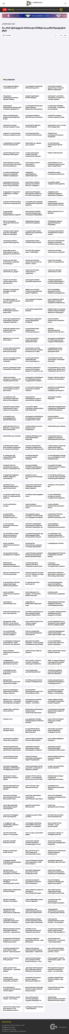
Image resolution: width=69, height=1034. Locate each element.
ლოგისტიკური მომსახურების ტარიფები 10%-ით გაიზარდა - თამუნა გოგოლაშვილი (12, 940)
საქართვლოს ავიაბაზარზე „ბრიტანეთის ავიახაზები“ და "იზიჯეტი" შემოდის (56, 97)
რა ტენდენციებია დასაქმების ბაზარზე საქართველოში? (12, 144)
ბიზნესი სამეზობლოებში (55, 153)
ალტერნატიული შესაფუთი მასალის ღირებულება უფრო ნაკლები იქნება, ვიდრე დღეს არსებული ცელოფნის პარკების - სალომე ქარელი (34, 920)
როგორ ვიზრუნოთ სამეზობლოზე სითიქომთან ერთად (56, 320)
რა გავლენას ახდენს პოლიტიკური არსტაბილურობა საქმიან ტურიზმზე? (34, 408)
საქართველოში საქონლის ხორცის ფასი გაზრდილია (11, 739)
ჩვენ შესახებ (6, 1022)
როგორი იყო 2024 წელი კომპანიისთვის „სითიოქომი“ (56, 251)
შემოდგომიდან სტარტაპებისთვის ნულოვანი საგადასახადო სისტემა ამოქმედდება (11, 681)
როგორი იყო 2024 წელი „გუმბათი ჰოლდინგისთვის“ (56, 261)
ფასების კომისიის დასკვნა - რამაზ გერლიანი (11, 958)
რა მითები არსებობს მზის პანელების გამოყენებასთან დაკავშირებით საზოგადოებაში (34, 447)
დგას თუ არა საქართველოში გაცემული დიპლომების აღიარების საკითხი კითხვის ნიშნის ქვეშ (56, 242)
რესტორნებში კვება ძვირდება (57, 426)
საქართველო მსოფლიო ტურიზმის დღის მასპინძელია (34, 116)
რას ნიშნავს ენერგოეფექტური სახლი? (34, 495)
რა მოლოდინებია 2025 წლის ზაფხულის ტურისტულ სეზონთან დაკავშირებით (11, 584)
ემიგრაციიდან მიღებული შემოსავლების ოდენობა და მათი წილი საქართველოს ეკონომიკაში (33, 193)
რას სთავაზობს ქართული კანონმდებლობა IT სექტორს (11, 554)
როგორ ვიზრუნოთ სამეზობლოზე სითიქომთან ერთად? (11, 652)
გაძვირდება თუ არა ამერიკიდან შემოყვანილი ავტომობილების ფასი (10, 486)
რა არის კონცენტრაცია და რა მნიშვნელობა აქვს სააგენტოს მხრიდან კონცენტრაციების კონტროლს (56, 623)
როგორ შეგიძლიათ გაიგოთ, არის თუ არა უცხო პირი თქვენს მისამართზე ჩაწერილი (12, 164)
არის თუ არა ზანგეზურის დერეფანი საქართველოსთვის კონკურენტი (57, 797)
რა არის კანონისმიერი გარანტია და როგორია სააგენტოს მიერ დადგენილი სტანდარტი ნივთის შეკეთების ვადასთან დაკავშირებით (57, 496)
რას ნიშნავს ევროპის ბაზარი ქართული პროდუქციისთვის (33, 680)
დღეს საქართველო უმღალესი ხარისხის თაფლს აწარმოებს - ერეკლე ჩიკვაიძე (34, 989)
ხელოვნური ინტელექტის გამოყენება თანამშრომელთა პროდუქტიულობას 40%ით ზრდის (11, 767)
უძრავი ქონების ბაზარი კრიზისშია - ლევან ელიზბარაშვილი (55, 824)
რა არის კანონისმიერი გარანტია (9, 505)
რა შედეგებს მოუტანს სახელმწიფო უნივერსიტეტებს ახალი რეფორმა (12, 862)
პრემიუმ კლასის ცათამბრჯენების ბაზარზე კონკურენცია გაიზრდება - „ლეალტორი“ (10, 979)
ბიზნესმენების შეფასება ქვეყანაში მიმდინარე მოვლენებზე (55, 222)
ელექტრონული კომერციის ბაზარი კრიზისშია (11, 710)
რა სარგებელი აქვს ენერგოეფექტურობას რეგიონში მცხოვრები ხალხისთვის (9, 418)
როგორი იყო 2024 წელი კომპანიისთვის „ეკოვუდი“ (11, 270)
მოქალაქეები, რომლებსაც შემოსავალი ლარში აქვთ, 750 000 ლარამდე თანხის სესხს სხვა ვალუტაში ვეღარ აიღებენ (57, 574)
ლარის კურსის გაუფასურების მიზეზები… (34, 309)
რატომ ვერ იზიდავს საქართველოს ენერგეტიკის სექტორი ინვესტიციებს (33, 758)
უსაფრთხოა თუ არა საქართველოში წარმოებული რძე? (34, 476)
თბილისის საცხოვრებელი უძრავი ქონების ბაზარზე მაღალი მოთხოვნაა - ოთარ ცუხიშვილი (33, 959)
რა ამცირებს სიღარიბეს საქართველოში (32, 583)
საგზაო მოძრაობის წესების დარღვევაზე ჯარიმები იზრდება (56, 720)
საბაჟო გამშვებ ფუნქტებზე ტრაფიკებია (56, 739)
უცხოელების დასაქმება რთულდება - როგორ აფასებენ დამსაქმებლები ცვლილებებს (34, 642)
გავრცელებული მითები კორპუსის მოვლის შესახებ (33, 241)
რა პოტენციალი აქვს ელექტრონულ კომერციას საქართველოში (10, 824)
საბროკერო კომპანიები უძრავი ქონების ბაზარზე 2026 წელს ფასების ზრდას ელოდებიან (11, 797)
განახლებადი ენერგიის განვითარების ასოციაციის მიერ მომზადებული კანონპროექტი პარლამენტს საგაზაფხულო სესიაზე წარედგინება (33, 881)
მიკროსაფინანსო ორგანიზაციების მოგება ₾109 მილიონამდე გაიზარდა (34, 691)
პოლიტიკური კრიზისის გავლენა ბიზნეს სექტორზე (11, 241)
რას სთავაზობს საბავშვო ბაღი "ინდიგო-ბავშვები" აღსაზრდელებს (34, 623)
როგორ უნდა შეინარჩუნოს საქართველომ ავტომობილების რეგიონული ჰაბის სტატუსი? (34, 797)
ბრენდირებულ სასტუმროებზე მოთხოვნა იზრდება (12, 890)
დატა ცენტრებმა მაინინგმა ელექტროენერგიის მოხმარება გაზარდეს (34, 720)
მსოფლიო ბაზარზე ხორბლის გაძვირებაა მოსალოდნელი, (56, 378)
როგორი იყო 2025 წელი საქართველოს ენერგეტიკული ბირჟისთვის (57, 842)
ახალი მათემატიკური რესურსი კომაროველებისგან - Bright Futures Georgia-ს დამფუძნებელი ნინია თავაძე (34, 862)
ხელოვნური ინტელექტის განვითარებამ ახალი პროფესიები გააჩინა (32, 871)
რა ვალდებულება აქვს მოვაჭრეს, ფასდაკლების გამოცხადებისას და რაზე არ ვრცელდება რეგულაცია (56, 535)
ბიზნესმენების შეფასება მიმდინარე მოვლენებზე (32, 222)
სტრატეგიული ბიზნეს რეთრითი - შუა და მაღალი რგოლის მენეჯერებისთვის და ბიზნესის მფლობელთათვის (12, 623)
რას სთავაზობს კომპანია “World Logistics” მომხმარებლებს (32, 164)
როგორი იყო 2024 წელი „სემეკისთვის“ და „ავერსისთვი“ (32, 271)
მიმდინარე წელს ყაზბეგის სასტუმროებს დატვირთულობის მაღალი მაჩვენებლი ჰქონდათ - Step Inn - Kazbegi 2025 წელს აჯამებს (57, 777)
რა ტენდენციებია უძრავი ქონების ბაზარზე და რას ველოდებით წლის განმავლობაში (55, 349)
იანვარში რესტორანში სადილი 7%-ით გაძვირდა (10, 833)
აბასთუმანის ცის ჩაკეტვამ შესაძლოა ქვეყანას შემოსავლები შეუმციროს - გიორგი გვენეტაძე (33, 979)
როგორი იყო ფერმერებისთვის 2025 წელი (56, 806)
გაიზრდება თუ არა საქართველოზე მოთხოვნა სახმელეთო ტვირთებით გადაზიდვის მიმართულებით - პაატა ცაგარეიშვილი (34, 930)
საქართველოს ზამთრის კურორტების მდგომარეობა (33, 280)
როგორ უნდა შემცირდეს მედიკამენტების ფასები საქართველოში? (10, 807)
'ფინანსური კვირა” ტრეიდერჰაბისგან (8, 729)
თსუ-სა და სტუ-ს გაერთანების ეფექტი (34, 833)
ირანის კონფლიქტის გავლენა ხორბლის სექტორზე (34, 900)
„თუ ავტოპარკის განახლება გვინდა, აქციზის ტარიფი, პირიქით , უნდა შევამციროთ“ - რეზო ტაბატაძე (57, 930)
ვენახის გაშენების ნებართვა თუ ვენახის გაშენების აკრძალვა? (56, 758)
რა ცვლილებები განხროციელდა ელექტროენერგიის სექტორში (12, 213)
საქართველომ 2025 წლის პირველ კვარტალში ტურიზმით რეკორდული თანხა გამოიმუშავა (57, 515)
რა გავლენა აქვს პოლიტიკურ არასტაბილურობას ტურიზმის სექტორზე (34, 203)
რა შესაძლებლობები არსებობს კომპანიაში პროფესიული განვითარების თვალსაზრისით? (33, 564)
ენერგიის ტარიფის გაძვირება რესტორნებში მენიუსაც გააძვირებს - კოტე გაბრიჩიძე (12, 930)
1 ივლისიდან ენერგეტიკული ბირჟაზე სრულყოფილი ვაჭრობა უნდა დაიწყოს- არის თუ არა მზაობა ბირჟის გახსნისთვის (56, 632)
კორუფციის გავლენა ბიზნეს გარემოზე (33, 815)
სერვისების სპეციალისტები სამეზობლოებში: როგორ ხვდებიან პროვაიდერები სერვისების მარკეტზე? (11, 408)
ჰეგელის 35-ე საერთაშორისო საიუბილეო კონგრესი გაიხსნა (12, 134)
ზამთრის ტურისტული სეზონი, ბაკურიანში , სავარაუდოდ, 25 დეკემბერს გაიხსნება (34, 767)
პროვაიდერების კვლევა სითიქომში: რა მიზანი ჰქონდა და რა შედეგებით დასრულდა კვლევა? (34, 515)
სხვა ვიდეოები (9, 79)
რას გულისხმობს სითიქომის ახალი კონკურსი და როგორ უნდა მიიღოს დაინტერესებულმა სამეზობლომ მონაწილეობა (11, 388)
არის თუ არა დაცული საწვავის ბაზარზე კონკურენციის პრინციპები (12, 359)
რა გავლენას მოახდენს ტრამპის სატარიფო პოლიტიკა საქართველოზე (57, 467)
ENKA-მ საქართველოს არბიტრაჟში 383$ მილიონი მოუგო (11, 222)
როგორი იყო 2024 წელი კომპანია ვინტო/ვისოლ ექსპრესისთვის (10, 281)
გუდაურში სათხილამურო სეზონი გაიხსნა (32, 806)
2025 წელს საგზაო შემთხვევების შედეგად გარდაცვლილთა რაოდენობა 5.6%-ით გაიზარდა (11, 871)
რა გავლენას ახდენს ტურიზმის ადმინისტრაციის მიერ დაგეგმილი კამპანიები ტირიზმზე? (57, 613)
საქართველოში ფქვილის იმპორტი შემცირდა (32, 126)
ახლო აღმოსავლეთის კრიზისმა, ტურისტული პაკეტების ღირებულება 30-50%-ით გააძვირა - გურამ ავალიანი (33, 998)
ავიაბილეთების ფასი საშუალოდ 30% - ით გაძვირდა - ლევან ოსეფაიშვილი (56, 940)
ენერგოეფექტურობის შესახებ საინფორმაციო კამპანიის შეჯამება (56, 554)
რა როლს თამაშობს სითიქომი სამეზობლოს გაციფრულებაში (12, 202)
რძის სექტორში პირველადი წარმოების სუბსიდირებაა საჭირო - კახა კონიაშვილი (56, 969)
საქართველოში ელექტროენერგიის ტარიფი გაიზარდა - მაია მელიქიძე (56, 920)
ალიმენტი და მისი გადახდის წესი (56, 485)
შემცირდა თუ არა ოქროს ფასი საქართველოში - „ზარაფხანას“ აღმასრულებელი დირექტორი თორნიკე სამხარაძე (12, 701)
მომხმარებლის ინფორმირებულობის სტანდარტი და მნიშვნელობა (11, 564)
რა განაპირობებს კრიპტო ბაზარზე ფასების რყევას (10, 757)
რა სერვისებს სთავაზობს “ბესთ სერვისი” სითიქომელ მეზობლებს (56, 359)
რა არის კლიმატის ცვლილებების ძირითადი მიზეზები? (10, 525)
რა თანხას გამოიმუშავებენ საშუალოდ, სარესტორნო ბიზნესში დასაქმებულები (11, 174)
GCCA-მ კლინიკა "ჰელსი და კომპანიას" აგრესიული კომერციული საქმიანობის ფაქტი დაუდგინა (33, 662)
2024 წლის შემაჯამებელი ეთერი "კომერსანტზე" (32, 251)
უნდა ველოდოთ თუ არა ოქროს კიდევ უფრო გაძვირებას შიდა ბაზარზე (32, 852)
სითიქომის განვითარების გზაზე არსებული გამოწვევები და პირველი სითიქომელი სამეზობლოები (12, 447)
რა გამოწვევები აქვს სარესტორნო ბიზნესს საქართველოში (9, 457)
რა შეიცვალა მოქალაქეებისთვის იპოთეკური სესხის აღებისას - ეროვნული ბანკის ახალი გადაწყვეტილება (56, 564)
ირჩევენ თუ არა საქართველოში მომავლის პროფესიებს (55, 135)
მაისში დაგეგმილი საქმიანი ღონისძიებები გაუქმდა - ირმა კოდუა (56, 959)
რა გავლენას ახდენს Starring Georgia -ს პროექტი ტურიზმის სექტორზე (12, 496)
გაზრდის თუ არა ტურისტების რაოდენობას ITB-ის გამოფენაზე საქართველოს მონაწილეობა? (56, 388)
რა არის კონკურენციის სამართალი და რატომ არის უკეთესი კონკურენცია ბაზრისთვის (56, 642)
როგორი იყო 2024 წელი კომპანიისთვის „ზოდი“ (55, 270)
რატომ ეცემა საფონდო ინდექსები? (54, 397)
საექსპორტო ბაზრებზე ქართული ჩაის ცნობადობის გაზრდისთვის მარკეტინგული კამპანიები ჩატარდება (56, 871)
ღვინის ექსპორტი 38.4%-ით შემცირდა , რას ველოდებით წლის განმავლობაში (11, 427)
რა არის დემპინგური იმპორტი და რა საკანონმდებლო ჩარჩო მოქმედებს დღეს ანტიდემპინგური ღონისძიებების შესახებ (57, 457)
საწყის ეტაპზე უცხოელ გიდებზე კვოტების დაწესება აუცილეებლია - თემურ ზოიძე (34, 950)
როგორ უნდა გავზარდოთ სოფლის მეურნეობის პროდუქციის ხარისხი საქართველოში (55, 730)
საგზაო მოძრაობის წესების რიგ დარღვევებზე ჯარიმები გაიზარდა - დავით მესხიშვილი (56, 950)
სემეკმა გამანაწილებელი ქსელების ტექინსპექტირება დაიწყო (11, 117)
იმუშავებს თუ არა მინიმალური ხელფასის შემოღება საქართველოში (57, 852)
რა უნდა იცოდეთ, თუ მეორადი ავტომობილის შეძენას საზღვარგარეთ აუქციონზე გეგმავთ (57, 447)
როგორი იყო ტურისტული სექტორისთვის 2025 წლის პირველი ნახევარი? (10, 691)
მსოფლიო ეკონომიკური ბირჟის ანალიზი (10, 851)
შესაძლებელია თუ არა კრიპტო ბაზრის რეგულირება (57, 126)
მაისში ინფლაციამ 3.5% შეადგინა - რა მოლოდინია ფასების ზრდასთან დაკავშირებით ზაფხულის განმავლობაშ (33, 593)
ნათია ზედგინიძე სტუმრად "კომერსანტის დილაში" (11, 87)
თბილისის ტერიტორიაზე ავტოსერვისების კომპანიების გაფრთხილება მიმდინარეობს (12, 748)
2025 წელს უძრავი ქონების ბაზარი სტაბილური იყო (55, 815)
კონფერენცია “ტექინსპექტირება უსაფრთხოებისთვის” (31, 174)
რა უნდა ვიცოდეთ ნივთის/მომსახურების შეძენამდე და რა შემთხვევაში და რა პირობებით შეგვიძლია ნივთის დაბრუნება (56, 681)
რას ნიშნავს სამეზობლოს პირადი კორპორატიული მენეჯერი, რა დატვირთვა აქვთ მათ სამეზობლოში (34, 369)
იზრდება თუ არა (8, 719)
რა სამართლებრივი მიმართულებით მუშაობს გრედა (55, 144)
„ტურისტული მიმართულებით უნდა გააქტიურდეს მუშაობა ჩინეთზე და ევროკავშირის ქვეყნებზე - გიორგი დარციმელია (34, 969)
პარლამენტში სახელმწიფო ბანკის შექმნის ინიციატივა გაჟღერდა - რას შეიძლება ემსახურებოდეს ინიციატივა (33, 824)
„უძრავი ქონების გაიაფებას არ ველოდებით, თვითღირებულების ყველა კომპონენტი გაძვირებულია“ (34, 891)
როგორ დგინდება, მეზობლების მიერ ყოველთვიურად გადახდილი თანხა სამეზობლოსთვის (56, 525)
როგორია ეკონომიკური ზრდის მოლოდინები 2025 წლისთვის (12, 368)
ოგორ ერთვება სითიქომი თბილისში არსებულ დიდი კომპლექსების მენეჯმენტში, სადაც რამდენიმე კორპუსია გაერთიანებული (33, 213)
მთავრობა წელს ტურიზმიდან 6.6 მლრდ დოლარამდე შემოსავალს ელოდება (11, 349)
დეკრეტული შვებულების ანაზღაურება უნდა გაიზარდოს (57, 861)
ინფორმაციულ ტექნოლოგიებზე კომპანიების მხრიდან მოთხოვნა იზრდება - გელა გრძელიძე (57, 998)
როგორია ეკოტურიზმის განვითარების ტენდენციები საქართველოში (33, 632)
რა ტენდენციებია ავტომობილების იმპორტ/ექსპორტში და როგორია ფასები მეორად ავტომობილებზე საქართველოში (11, 662)
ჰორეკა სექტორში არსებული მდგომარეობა (33, 300)
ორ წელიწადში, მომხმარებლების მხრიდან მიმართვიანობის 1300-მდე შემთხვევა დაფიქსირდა (56, 203)
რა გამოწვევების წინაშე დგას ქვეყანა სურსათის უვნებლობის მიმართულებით (34, 107)
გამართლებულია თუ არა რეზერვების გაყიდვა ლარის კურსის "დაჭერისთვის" (56, 164)
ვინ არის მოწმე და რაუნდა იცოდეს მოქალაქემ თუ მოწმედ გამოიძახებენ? (11, 535)
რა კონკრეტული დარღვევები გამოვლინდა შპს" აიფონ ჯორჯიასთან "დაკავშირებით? (11, 642)
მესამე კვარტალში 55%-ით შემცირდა (56, 212)
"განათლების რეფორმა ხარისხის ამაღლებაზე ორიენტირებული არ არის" (33, 842)
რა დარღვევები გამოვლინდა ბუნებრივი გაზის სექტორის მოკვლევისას (56, 711)
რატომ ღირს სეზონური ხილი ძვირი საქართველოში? (11, 612)
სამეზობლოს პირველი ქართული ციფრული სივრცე (56, 116)
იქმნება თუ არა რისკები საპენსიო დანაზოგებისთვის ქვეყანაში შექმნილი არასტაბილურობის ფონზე (33, 291)
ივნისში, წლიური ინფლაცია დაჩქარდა (33, 651)
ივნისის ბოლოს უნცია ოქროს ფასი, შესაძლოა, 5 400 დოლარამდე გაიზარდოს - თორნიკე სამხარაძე (11, 1008)
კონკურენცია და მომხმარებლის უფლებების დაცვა (33, 603)
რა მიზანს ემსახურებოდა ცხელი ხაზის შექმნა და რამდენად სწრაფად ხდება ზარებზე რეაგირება (55, 584)
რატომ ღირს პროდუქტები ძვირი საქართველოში (10, 815)
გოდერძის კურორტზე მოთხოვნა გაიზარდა (9, 841)
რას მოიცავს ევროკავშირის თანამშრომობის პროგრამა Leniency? (56, 232)
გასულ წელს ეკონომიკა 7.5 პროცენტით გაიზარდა (55, 833)
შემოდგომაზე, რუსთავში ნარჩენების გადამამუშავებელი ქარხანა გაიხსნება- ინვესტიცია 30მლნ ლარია (12, 881)
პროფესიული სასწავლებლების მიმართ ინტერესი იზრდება (10, 97)
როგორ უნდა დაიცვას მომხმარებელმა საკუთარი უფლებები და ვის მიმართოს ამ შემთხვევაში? (12, 252)
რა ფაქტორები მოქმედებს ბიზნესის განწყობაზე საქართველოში (11, 476)
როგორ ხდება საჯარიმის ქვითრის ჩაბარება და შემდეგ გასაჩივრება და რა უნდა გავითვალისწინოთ (34, 349)
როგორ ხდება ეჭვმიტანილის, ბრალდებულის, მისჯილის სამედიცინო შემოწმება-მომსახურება (12, 320)
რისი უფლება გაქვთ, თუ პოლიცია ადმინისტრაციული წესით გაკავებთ (11, 301)
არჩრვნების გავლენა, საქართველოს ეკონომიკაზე (56, 173)
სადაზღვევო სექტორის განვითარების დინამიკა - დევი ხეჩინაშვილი (34, 940)
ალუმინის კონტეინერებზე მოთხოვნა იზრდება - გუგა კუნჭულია (55, 979)
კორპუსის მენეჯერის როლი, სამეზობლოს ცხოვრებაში (11, 153)
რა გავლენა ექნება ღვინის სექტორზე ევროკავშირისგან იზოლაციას (33, 232)
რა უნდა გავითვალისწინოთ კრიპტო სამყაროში (56, 767)
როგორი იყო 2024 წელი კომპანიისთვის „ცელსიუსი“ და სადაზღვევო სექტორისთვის (11, 262)
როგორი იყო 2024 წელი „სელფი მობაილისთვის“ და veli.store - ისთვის (33, 262)
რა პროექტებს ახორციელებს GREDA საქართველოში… (34, 87)
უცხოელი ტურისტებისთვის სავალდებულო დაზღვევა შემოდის (11, 787)
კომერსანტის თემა (8, 24)
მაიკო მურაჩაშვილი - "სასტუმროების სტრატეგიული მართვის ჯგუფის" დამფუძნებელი (12, 989)
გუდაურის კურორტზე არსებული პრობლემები (10, 900)
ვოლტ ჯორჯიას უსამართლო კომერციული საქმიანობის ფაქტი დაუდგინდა (33, 486)
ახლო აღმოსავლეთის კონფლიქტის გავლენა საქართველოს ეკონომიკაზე (56, 891)
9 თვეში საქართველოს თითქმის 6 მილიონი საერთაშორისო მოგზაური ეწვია (33, 154)
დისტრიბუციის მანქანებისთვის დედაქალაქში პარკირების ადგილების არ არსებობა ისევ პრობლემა (12, 107)
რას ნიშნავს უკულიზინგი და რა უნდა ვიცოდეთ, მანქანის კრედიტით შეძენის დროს (34, 613)
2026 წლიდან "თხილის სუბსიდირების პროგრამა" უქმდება (10, 777)
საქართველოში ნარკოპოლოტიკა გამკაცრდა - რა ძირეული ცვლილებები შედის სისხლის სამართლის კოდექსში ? (34, 545)
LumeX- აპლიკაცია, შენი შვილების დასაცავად (32, 786)
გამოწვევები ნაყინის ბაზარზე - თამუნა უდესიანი (34, 1007)
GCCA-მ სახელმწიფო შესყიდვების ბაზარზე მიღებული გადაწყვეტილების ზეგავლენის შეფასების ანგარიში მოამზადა (56, 291)
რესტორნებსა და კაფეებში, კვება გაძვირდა (33, 144)
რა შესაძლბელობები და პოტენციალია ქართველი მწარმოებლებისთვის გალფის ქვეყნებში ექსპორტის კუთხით (57, 437)
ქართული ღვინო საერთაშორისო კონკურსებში (56, 593)
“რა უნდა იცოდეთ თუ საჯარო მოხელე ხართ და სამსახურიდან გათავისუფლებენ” (33, 427)
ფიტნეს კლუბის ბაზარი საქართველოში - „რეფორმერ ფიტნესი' (12, 969)
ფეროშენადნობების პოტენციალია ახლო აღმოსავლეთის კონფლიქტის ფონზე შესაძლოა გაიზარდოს (12, 911)
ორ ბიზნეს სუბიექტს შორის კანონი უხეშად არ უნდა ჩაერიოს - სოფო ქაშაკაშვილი (11, 950)
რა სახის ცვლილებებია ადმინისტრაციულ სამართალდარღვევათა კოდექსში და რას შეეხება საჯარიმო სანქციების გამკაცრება (32, 359)
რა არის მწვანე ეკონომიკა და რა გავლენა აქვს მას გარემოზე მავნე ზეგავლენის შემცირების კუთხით (57, 476)
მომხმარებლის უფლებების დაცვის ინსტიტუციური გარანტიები (33, 320)
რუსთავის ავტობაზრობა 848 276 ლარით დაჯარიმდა (11, 573)
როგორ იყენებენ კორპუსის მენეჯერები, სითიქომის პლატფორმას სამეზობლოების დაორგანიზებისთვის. (57, 301)
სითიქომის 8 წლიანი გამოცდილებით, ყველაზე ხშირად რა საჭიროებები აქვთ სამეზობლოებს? (12, 467)
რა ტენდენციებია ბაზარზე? (56, 543)
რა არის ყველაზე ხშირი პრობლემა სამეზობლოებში (33, 134)
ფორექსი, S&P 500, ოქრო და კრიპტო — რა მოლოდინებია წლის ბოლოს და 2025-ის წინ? (34, 777)
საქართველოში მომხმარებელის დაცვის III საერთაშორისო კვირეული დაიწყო (33, 398)
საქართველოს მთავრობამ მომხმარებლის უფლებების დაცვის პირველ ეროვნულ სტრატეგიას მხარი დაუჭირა (11, 183)
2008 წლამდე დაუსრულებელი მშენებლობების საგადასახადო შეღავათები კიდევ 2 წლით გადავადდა (34, 711)
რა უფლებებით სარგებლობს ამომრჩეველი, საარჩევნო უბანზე (11, 193)
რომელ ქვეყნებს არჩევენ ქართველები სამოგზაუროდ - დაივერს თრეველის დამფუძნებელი (56, 701)
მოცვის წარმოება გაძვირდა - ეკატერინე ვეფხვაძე (56, 988)
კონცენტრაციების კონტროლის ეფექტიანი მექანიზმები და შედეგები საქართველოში (55, 193)
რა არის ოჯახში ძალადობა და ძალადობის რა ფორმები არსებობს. (34, 388)
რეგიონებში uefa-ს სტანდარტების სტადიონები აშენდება (56, 787)
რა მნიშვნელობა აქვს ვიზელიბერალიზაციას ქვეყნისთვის (10, 672)
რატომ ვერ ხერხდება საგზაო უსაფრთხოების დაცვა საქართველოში (11, 330)
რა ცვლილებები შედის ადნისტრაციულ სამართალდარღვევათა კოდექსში (32, 330)
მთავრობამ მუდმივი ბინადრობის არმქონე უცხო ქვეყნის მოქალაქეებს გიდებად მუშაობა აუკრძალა (56, 881)
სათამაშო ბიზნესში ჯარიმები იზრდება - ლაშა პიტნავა (11, 997)
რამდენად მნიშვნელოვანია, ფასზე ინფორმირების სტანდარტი (33, 437)
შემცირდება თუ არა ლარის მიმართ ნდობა (11, 339)
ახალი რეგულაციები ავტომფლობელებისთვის (32, 671)
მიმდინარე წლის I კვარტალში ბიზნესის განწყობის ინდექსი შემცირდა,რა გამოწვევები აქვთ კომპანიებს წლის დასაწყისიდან (56, 310)
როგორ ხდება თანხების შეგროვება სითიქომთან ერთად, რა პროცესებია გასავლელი (32, 183)
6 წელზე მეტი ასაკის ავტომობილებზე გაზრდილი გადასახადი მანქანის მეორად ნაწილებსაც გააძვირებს (34, 911)
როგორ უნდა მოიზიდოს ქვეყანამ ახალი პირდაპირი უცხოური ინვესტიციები (56, 88)
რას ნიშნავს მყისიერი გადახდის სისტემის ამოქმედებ (31, 457)
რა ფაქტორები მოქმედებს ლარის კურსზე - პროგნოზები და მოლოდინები (56, 107)
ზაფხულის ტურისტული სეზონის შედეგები (32, 96)
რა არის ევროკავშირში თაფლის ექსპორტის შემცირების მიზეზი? (32, 340)
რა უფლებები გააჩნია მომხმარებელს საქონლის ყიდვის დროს (11, 310)
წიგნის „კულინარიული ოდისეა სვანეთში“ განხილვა (57, 651)
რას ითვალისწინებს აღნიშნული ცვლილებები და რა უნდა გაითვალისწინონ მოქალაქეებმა (33, 467)
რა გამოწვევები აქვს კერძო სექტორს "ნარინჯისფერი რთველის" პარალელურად (56, 691)
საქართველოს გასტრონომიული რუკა (9, 602)
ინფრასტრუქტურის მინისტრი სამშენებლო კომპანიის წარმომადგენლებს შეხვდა (56, 603)
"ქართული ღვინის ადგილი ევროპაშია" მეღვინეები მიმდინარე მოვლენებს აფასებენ (11, 232)
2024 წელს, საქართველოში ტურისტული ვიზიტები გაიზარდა (11, 291)
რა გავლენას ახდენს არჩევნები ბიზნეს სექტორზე (56, 183)
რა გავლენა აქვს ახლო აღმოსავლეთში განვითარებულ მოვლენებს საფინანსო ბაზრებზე (56, 901)
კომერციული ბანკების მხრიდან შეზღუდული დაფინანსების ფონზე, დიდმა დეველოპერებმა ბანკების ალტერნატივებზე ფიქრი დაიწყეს (56, 748)
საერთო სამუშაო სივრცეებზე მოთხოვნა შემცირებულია (34, 739)
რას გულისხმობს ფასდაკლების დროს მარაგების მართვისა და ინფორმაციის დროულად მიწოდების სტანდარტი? (10, 515)
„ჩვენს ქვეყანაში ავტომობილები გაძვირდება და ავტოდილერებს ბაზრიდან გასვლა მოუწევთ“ (56, 911)
